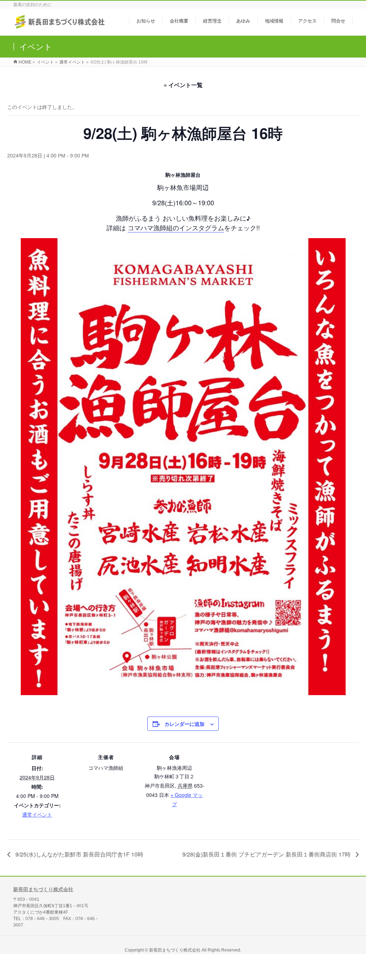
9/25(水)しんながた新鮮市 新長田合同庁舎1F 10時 (78, 854)
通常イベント (37, 814)
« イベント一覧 (183, 85)
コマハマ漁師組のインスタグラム (176, 227)
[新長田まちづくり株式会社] (60, 26)
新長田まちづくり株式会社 (43, 889)
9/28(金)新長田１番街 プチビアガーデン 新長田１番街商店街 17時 (267, 854)
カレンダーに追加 (184, 723)
